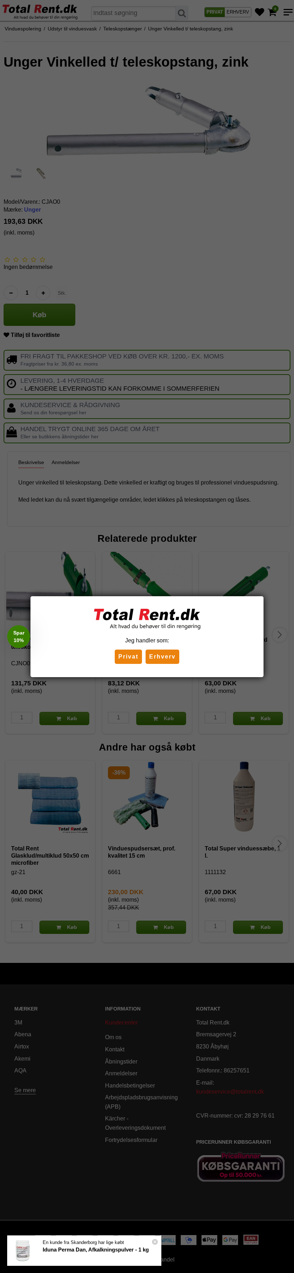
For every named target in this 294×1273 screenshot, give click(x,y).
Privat (128, 657)
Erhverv (162, 657)
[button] (18, 636)
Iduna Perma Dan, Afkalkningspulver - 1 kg (96, 1250)
